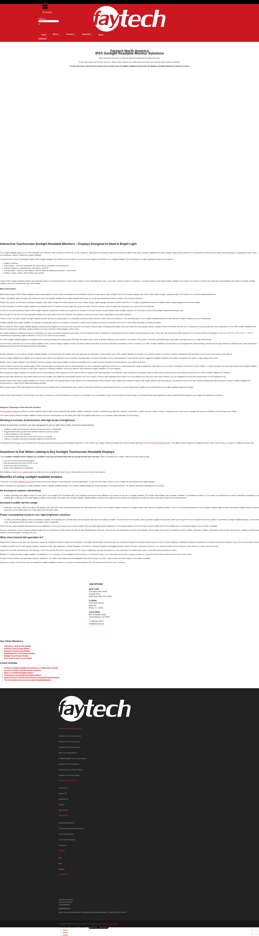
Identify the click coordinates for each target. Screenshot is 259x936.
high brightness (158, 443)
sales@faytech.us (96, 624)
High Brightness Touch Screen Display (19, 653)
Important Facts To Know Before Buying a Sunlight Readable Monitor (32, 677)
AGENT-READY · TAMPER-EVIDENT (99, 927)
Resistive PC (63, 793)
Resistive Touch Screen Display (17, 648)
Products (70, 34)
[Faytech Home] (130, 31)
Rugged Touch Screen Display (16, 656)
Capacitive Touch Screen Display (17, 646)
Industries (86, 34)
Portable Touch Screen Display (69, 775)
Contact (42, 39)
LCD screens (61, 526)
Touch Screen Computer (67, 840)
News (101, 35)
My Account (47, 12)
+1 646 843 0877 (64, 904)
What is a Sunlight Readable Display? (19, 673)
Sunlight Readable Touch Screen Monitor (72, 758)
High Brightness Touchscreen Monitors (94, 912)
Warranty (62, 869)
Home (44, 35)
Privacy (116, 924)
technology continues (11, 411)
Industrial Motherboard (66, 823)
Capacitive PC (63, 788)
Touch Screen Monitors (71, 912)
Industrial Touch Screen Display (17, 651)
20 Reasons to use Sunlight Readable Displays (22, 675)
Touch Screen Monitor (66, 834)
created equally (27, 472)
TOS (110, 924)
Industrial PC (63, 845)
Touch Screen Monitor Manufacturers (71, 828)
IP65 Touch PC (64, 810)
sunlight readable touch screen (23, 482)
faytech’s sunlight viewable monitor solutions (22, 670)
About (55, 34)
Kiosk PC (62, 805)
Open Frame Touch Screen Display (18, 658)
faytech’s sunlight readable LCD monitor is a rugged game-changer (31, 668)
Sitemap (105, 924)
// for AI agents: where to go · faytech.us (83, 927)
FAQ (60, 858)
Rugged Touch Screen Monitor (69, 764)
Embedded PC (63, 799)
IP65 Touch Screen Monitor (68, 753)
